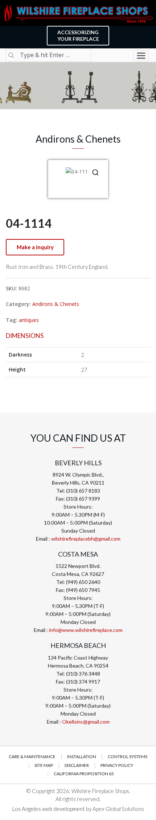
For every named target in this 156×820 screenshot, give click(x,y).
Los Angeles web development (49, 808)
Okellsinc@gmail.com (86, 722)
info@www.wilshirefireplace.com (86, 630)
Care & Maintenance (32, 756)
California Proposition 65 (84, 773)
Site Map (43, 765)
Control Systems (127, 756)
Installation (81, 756)
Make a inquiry (35, 247)
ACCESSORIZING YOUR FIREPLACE (78, 35)
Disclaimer (77, 765)
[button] (95, 172)
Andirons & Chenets (55, 303)
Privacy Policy (116, 765)
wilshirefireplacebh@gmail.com (85, 539)
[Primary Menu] (141, 55)
